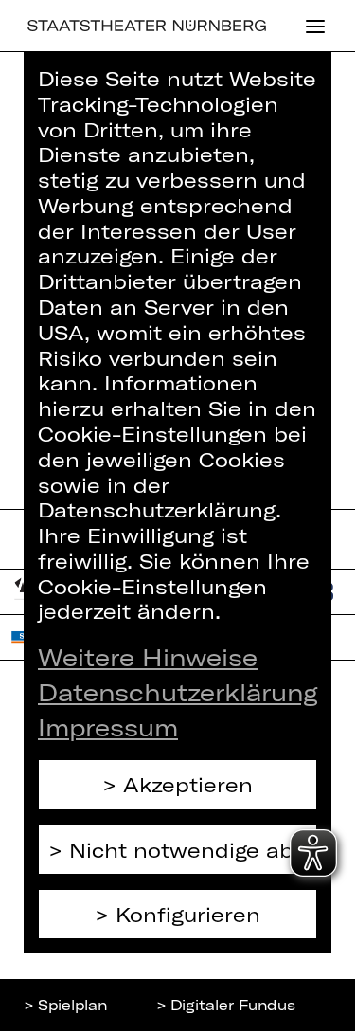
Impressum (108, 727)
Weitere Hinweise (148, 657)
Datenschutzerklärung (178, 692)
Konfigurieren (188, 914)
